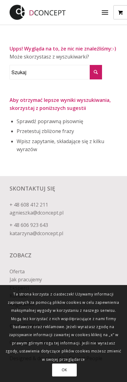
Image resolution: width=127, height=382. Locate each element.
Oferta (17, 271)
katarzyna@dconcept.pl (36, 233)
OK (64, 369)
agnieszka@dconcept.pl (36, 212)
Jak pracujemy (26, 279)
